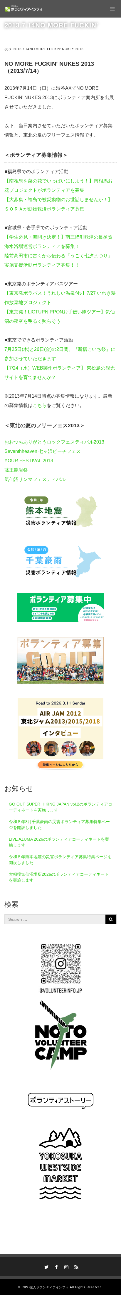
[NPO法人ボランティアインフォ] (23, 9)
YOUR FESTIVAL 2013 (28, 460)
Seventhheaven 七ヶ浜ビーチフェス (42, 451)
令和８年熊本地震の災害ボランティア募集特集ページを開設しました (60, 859)
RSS (75, 1266)
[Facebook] (55, 1266)
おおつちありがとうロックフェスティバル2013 (54, 441)
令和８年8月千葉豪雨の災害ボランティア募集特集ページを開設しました (59, 824)
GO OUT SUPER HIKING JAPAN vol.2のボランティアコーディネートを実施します (60, 807)
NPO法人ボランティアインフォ (46, 1287)
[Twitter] (45, 1266)
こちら (40, 405)
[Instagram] (65, 1266)
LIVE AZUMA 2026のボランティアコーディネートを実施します (59, 842)
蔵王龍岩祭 (16, 470)
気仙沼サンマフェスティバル (34, 479)
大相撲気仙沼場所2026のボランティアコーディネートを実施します (59, 877)
